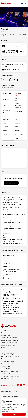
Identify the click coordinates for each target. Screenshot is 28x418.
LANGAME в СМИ (5, 373)
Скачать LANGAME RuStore (8, 345)
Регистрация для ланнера (8, 333)
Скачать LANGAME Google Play (9, 340)
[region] (14, 116)
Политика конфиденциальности (9, 394)
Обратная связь (5, 335)
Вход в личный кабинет (7, 350)
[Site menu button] (25, 3)
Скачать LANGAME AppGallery (9, 342)
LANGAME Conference (7, 366)
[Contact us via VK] (18, 385)
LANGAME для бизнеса (7, 361)
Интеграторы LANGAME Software (10, 376)
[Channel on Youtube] (24, 385)
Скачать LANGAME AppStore (9, 337)
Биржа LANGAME (5, 369)
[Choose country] (19, 3)
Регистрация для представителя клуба (11, 356)
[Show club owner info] (3, 64)
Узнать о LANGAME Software (9, 364)
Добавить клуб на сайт (7, 359)
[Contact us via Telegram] (21, 385)
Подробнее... (6, 411)
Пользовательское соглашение (9, 396)
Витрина (3, 347)
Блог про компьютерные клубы (9, 371)
